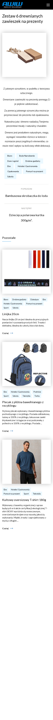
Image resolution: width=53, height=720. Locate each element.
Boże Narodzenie (27, 155)
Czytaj (5, 333)
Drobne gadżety (32, 161)
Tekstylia (26, 396)
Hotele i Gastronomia (27, 166)
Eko (9, 166)
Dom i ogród (12, 161)
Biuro (9, 155)
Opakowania (13, 171)
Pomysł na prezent (34, 171)
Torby (37, 396)
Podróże (37, 392)
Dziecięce (34, 299)
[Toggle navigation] (48, 4)
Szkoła (10, 176)
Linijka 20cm (10, 314)
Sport (6, 308)
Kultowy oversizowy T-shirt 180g (24, 499)
